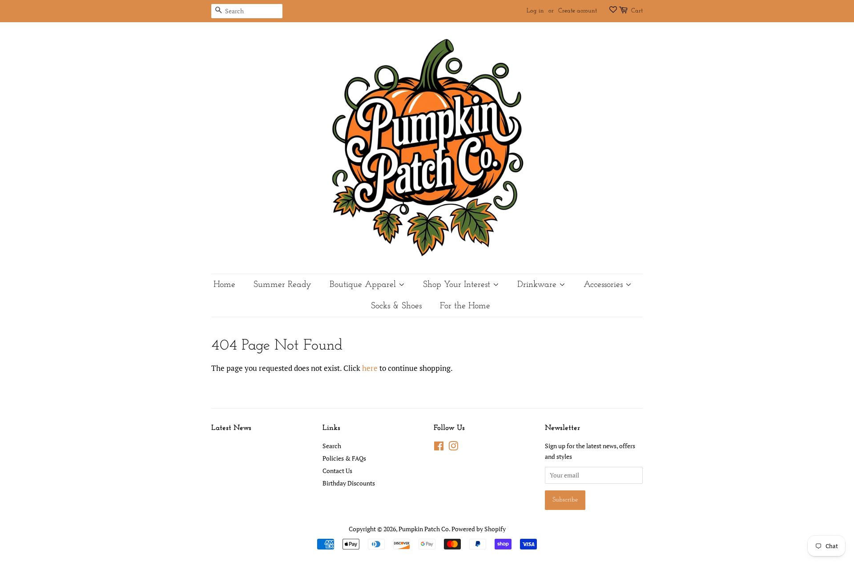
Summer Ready (282, 284)
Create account (577, 11)
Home (224, 284)
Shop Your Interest (458, 284)
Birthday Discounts (348, 483)
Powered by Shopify (478, 529)
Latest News (231, 428)
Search (331, 446)
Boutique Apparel (364, 284)
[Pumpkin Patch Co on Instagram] (453, 447)
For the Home (465, 306)
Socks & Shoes (396, 306)
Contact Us (337, 470)
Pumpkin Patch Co (424, 529)
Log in (535, 11)
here (370, 368)
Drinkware (538, 284)
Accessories (604, 284)
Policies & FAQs (344, 458)
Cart (637, 11)
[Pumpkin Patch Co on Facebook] (439, 447)
